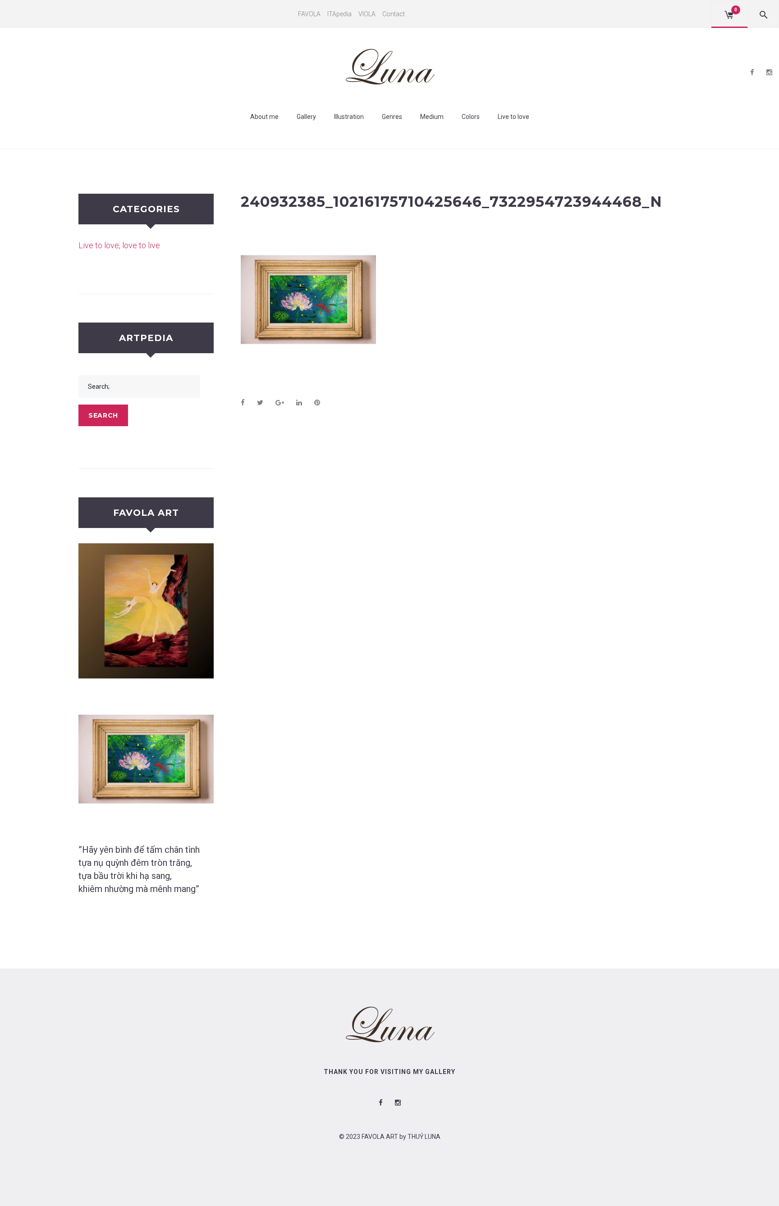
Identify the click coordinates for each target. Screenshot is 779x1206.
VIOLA (367, 14)
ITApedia (339, 14)
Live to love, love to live (119, 245)
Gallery (306, 116)
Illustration (349, 116)
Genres (392, 116)
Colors (471, 116)
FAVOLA (309, 14)
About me (264, 116)
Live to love (513, 116)
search (103, 415)
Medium (432, 116)
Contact (393, 14)
